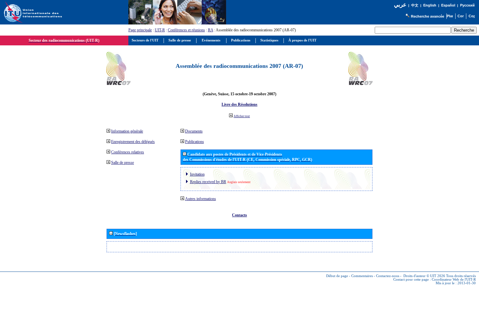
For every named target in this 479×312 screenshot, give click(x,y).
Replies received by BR (208, 181)
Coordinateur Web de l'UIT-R (454, 279)
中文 (414, 5)
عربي (400, 5)
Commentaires (362, 276)
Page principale (140, 30)
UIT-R (160, 30)
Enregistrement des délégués (133, 141)
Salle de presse (122, 162)
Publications (194, 141)
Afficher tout (242, 116)
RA (210, 30)
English (429, 5)
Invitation (197, 174)
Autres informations (200, 198)
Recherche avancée (427, 16)
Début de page (337, 276)
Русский (467, 5)
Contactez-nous (387, 276)
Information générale (127, 131)
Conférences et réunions (186, 30)
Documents (194, 131)
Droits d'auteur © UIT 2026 (424, 276)
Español (448, 5)
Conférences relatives (127, 152)
